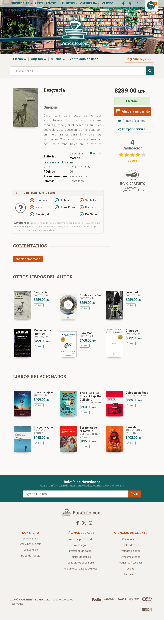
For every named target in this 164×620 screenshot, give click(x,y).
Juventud (132, 292)
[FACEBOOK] (123, 3)
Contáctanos (21, 10)
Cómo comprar (130, 539)
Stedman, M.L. (42, 395)
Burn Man (132, 427)
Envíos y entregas (130, 556)
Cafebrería (88, 3)
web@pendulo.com (30, 543)
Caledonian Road (137, 392)
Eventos (68, 3)
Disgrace (132, 330)
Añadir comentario (27, 259)
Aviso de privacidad (80, 539)
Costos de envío (130, 545)
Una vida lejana (44, 392)
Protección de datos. (80, 550)
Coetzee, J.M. (53, 95)
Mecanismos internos (42, 332)
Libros (18, 59)
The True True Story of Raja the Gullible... (90, 396)
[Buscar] (150, 70)
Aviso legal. (80, 545)
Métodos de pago (130, 550)
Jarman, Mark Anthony (134, 431)
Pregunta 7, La (43, 427)
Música (56, 59)
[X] (130, 3)
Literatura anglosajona (58, 162)
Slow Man (86, 333)
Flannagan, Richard (40, 431)
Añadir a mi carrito (135, 111)
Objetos (37, 59)
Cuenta (130, 568)
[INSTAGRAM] (137, 3)
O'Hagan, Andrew (136, 395)
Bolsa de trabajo (30, 555)
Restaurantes (46, 3)
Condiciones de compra (80, 562)
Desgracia (40, 292)
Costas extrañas (90, 295)
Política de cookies (80, 556)
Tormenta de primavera (88, 429)
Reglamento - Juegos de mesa (81, 568)
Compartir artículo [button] (133, 129)
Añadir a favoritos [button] (133, 120)
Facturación (130, 574)
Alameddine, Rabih (90, 402)
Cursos (108, 3)
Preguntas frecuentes (130, 562)
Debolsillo (76, 153)
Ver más (96, 153)
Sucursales (20, 3)
